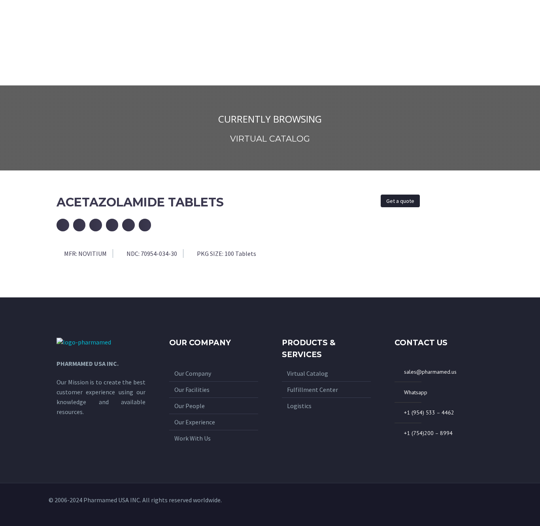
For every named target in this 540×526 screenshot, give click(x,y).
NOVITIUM (92, 253)
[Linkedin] (485, 505)
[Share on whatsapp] (112, 225)
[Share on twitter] (95, 225)
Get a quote (400, 200)
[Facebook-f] (472, 505)
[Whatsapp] (459, 505)
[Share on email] (63, 225)
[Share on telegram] (128, 225)
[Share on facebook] (79, 225)
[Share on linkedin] (145, 225)
